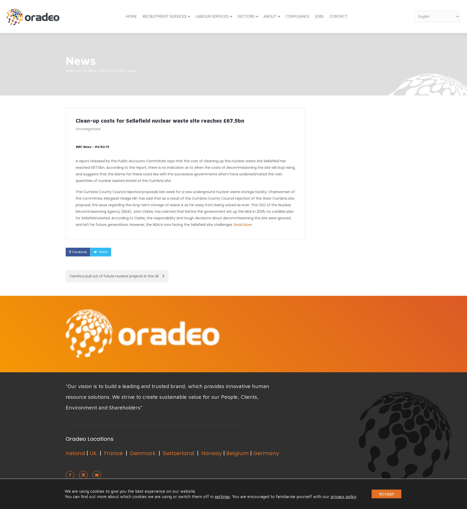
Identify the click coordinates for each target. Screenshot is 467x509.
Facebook (79, 252)
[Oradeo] (34, 18)
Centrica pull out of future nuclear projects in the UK (115, 276)
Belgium (237, 453)
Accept (386, 494)
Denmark (143, 453)
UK (93, 453)
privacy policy (344, 496)
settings (222, 496)
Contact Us (375, 333)
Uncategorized (88, 129)
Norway (211, 453)
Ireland (75, 453)
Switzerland (178, 453)
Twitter (103, 252)
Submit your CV (320, 333)
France (113, 453)
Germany (266, 453)
